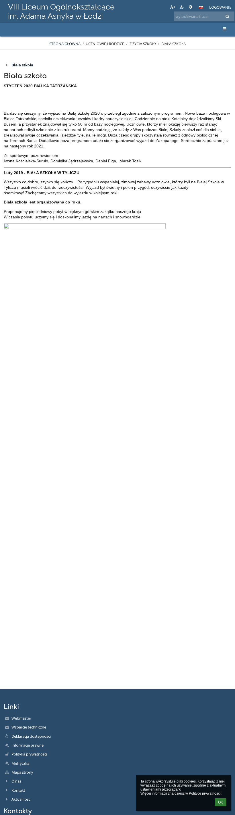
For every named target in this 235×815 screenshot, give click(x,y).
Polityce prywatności (205, 793)
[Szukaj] (227, 16)
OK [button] (220, 802)
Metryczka (20, 763)
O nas (16, 781)
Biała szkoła (173, 43)
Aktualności (21, 799)
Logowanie (220, 7)
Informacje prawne (27, 745)
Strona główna (65, 43)
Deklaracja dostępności (31, 736)
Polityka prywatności (29, 754)
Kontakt (18, 790)
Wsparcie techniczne (28, 727)
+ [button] (174, 6)
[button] (190, 7)
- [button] (183, 6)
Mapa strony (22, 772)
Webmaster (21, 718)
